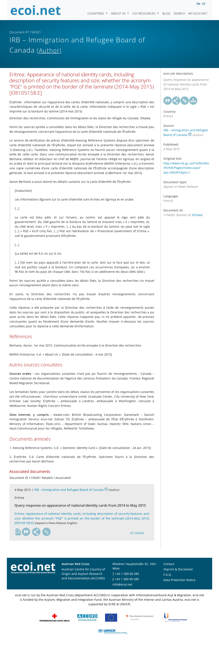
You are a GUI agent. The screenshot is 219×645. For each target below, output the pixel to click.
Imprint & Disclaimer (178, 569)
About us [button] (119, 13)
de (203, 4)
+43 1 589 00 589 (127, 579)
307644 (197, 215)
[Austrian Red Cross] (54, 617)
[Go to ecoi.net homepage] (35, 10)
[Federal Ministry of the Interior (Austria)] (139, 617)
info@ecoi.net (122, 584)
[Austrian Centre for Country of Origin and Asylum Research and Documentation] (87, 617)
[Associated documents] (193, 100)
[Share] (36, 532)
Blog (166, 13)
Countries (96, 13)
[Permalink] (46, 532)
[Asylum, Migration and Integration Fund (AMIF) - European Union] (111, 617)
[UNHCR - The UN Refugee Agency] (113, 631)
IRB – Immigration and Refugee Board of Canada (69, 490)
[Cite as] (26, 532)
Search (179, 13)
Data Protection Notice (179, 580)
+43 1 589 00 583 (127, 574)
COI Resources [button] (144, 13)
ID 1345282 (137, 533)
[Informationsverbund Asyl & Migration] (174, 617)
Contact (168, 564)
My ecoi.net (197, 13)
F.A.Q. (167, 575)
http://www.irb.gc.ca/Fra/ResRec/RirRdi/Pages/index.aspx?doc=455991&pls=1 (186, 167)
